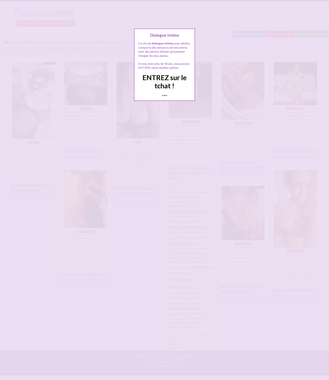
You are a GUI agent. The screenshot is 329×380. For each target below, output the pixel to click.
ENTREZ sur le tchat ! (164, 81)
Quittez (164, 95)
